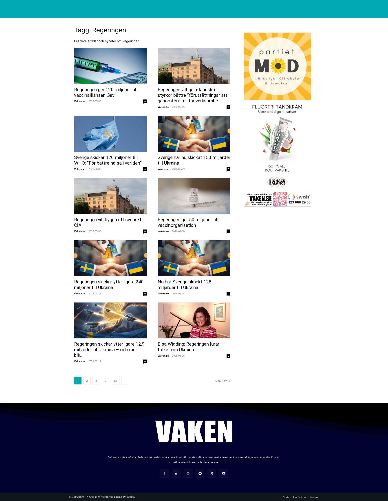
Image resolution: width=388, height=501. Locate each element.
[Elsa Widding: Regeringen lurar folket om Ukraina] (194, 320)
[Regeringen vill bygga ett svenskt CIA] (110, 196)
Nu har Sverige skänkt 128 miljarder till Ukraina (185, 284)
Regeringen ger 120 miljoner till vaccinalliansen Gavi (106, 92)
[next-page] (125, 380)
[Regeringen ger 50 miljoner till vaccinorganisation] (194, 196)
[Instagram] (176, 473)
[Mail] (188, 473)
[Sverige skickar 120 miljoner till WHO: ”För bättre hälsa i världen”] (110, 134)
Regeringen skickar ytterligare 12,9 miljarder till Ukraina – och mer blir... (109, 349)
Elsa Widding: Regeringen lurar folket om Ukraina (188, 346)
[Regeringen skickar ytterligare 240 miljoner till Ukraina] (110, 258)
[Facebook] (164, 473)
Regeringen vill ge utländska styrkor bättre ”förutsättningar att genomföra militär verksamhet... (192, 95)
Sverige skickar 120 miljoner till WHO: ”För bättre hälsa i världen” (108, 160)
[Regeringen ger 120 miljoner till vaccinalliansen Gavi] (110, 66)
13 (115, 381)
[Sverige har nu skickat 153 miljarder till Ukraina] (194, 134)
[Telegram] (200, 473)
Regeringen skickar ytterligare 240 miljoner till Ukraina (109, 284)
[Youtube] (223, 473)
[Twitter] (211, 473)
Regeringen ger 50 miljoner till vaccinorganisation (188, 222)
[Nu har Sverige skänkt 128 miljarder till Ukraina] (194, 258)
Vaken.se (79, 101)
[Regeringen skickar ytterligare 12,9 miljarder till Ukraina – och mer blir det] (110, 320)
